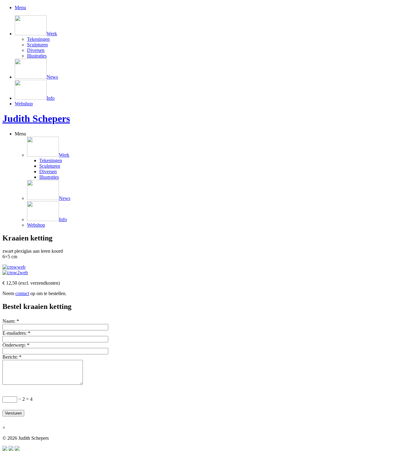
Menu (20, 133)
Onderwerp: (15, 345)
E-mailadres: (16, 333)
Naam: (10, 321)
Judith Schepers (36, 118)
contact (22, 293)
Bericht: (11, 357)
